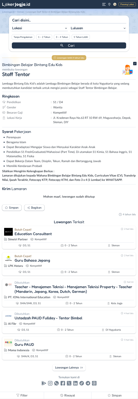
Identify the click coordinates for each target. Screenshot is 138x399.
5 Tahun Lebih (81, 37)
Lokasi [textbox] (17, 28)
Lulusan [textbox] (77, 28)
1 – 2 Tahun (44, 37)
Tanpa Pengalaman (23, 37)
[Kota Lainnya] (109, 4)
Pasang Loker (127, 4)
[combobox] (40, 28)
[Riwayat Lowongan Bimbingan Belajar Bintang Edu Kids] (127, 76)
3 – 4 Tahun (62, 37)
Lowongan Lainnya (67, 367)
